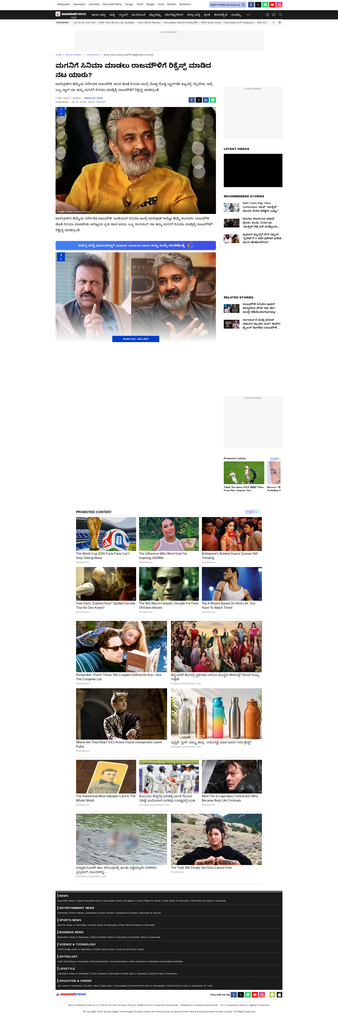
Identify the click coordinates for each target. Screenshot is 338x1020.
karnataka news (112, 900)
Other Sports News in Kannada (137, 925)
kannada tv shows (150, 912)
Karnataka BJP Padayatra (239, 22)
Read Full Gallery (136, 339)
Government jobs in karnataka (147, 985)
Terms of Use (109, 1005)
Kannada (94, 4)
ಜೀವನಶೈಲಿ (220, 14)
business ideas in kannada (144, 937)
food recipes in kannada (104, 973)
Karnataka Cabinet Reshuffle (181, 22)
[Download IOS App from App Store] (279, 994)
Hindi (161, 4)
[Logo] (72, 14)
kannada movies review (100, 912)
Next (279, 22)
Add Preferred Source (225, 4)
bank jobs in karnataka (114, 985)
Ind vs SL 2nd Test (84, 22)
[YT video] (272, 4)
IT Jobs (208, 985)
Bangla (150, 4)
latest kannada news (88, 900)
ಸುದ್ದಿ (112, 14)
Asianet (71, 994)
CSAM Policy (144, 1005)
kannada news (66, 900)
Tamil (139, 4)
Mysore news (152, 900)
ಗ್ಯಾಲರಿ (123, 14)
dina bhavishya (99, 961)
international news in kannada (208, 900)
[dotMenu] (248, 15)
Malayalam (63, 4)
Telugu (129, 4)
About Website (77, 1005)
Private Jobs (91, 985)
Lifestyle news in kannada (73, 973)
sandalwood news (127, 912)
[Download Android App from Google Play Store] (272, 994)
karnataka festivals (171, 961)
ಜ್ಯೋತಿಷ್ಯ (155, 14)
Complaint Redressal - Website (172, 1005)
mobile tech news (103, 949)
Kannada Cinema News (71, 912)
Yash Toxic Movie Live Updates (117, 22)
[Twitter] (258, 4)
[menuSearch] (280, 14)
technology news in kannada (74, 949)
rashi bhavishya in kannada (73, 961)
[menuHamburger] (274, 15)
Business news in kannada (73, 937)
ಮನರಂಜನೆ (138, 14)
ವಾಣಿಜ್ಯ (236, 14)
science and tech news (130, 949)
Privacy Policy (127, 1005)
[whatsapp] (265, 4)
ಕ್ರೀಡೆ (207, 14)
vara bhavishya (118, 961)
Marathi (171, 4)
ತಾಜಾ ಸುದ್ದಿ (98, 14)
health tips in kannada (134, 973)
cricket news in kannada (102, 925)
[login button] (268, 14)
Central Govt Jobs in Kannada (184, 985)
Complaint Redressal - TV (208, 1005)
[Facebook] (251, 4)
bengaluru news (133, 900)
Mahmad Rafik (93, 98)
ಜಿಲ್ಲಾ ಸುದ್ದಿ (193, 14)
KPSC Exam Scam (211, 22)
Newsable (79, 4)
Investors (264, 1005)
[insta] (279, 4)
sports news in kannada (72, 925)
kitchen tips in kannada (163, 973)
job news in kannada (70, 985)
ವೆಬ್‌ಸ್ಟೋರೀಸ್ (174, 14)
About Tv (93, 1005)
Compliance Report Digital (241, 1005)
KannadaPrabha (112, 4)
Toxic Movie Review (149, 22)
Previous (274, 22)
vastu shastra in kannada (143, 961)
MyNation (185, 4)
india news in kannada (175, 900)
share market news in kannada (109, 937)
